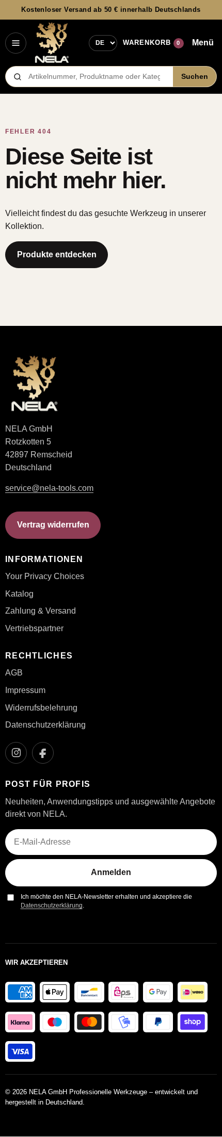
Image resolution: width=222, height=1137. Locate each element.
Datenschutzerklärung (45, 724)
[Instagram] (16, 753)
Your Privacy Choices (44, 576)
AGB (14, 672)
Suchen (194, 76)
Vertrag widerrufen (53, 524)
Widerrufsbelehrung (41, 707)
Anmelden (111, 872)
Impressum (25, 690)
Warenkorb (151, 42)
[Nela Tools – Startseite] (51, 43)
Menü (203, 42)
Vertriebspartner (34, 628)
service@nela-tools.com (49, 488)
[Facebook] (43, 753)
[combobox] (97, 77)
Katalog (19, 593)
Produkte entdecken (57, 254)
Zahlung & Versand (40, 610)
